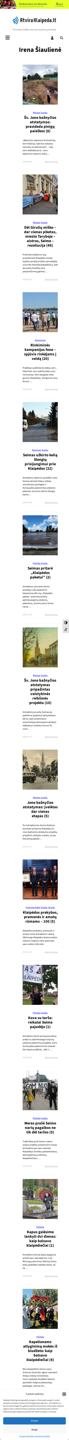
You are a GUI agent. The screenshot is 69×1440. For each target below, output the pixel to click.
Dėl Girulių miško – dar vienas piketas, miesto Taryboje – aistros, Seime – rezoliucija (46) (40, 236)
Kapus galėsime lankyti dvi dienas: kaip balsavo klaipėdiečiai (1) (40, 1238)
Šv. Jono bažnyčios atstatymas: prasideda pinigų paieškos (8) (40, 124)
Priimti (34, 1421)
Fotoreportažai (33, 907)
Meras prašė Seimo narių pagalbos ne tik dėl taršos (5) (40, 1127)
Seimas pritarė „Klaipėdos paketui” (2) (40, 573)
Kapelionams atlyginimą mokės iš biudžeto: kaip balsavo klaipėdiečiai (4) (40, 1351)
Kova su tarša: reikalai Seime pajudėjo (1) (40, 1022)
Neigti (34, 1429)
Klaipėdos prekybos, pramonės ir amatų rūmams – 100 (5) (40, 917)
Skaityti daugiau (51, 161)
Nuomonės (40, 340)
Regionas (36, 450)
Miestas (36, 112)
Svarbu (44, 112)
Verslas (51, 907)
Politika (36, 563)
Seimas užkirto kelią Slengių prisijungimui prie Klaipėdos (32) (40, 461)
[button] (64, 1394)
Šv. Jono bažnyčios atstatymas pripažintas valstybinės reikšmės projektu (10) (40, 692)
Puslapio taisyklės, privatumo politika (34, 1436)
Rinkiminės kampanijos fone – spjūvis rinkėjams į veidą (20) (40, 351)
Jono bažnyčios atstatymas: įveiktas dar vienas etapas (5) (40, 809)
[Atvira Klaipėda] (34, 23)
